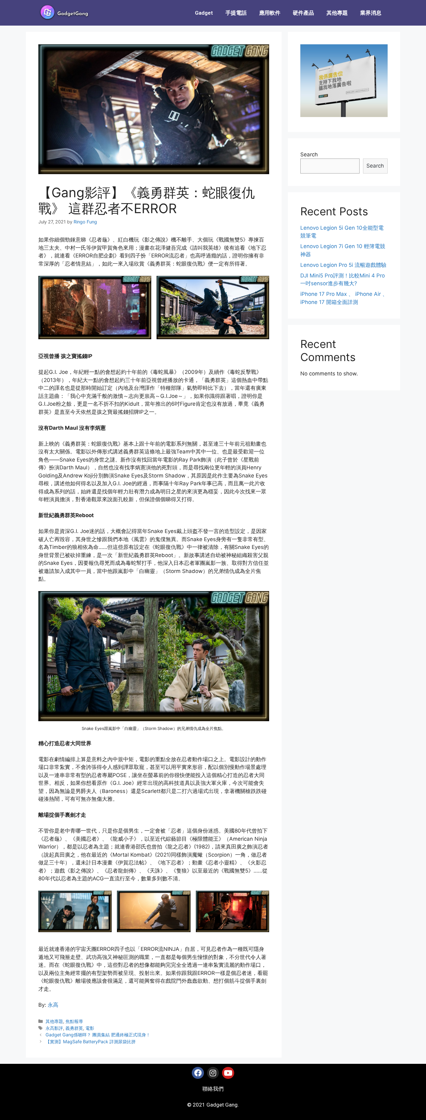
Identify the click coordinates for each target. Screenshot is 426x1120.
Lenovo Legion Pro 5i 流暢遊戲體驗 (343, 265)
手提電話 (236, 13)
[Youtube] (228, 1073)
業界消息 (370, 13)
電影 (89, 1028)
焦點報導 (74, 1021)
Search (309, 154)
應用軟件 (269, 13)
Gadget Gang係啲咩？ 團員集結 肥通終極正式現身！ (98, 1034)
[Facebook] (198, 1073)
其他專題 (337, 13)
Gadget (204, 13)
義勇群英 (74, 1028)
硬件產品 (303, 13)
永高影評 (54, 1028)
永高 (53, 1005)
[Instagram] (213, 1073)
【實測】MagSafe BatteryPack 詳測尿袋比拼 (91, 1041)
